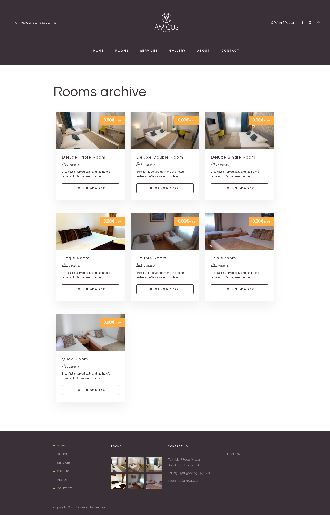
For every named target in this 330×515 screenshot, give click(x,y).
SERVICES (149, 50)
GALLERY (177, 50)
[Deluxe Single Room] (154, 464)
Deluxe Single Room (233, 157)
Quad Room (75, 359)
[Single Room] (118, 481)
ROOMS (122, 50)
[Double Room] (136, 481)
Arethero (100, 507)
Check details (91, 130)
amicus (188, 481)
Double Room (151, 258)
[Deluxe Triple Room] (118, 464)
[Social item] (302, 22)
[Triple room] (154, 481)
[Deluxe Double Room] (136, 464)
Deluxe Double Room (159, 157)
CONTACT (230, 50)
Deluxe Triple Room (84, 157)
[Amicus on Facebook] (227, 454)
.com (196, 481)
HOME (98, 50)
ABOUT (203, 50)
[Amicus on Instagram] (232, 454)
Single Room (76, 258)
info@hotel (175, 481)
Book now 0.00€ (90, 188)
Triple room (223, 258)
